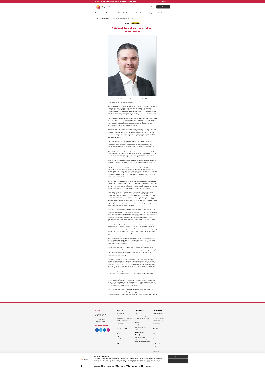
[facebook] (97, 331)
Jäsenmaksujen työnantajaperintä (124, 318)
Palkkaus (137, 322)
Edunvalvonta (140, 12)
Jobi (119, 12)
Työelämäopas (127, 12)
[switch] (117, 366)
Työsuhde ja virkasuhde (140, 315)
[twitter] (101, 331)
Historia (154, 338)
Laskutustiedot (156, 351)
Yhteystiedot (161, 12)
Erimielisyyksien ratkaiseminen (159, 318)
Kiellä (178, 365)
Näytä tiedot (149, 366)
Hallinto (154, 333)
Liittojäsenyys (120, 315)
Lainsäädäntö (135, 23)
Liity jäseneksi (163, 7)
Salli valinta (178, 361)
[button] (101, 13)
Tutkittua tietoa (156, 323)
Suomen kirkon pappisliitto (121, 1)
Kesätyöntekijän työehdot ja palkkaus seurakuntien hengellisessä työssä (143, 340)
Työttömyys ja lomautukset (141, 329)
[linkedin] (105, 331)
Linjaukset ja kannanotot (158, 320)
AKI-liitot (97, 1)
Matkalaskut (119, 323)
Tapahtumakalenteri (121, 331)
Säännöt (154, 336)
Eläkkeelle (137, 334)
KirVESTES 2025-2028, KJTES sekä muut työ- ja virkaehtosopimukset (142, 319)
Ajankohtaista (109, 12)
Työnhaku (137, 313)
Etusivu (97, 18)
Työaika (136, 324)
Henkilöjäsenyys (120, 313)
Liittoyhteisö (155, 331)
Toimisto (154, 346)
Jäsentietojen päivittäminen (123, 320)
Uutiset (118, 333)
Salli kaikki (177, 356)
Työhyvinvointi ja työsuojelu (141, 327)
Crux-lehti (119, 338)
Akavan (131, 98)
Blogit (118, 336)
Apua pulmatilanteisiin (140, 337)
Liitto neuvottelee (157, 315)
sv (156, 1)
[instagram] (108, 331)
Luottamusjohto (156, 348)
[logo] (108, 6)
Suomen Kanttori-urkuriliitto (107, 1)
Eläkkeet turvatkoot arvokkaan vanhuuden (122, 18)
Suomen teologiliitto (132, 1)
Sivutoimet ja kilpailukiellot (140, 332)
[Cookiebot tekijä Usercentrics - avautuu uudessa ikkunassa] (85, 366)
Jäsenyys (97, 12)
